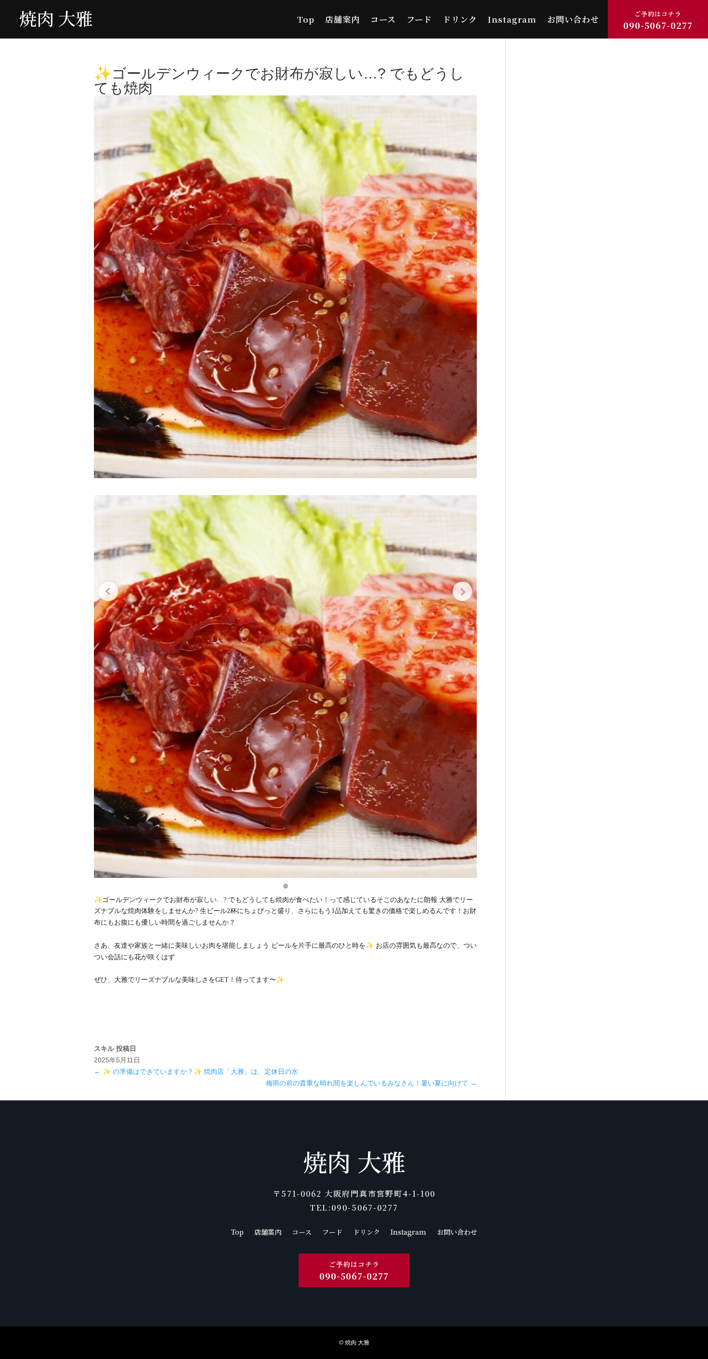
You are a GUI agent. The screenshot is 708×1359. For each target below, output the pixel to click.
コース (383, 20)
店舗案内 (342, 20)
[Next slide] (462, 591)
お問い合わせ (573, 20)
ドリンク (460, 20)
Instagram (512, 20)
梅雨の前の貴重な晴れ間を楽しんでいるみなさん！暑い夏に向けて (371, 1083)
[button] (285, 886)
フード (419, 20)
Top (306, 20)
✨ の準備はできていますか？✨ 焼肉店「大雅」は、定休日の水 (196, 1071)
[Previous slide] (108, 591)
